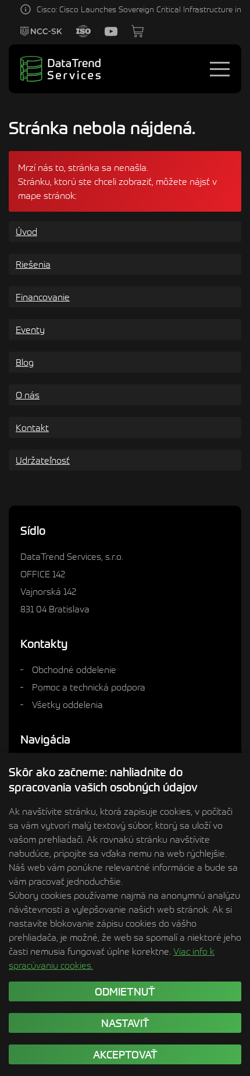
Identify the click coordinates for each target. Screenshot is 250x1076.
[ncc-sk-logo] (41, 31)
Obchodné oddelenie (74, 669)
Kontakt (32, 427)
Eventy (30, 329)
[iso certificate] (83, 31)
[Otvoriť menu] (219, 68)
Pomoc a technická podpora (88, 687)
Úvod (26, 231)
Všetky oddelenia (67, 704)
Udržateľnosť (43, 460)
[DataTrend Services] (60, 68)
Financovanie (43, 297)
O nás (28, 395)
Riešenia (33, 264)
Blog (25, 362)
